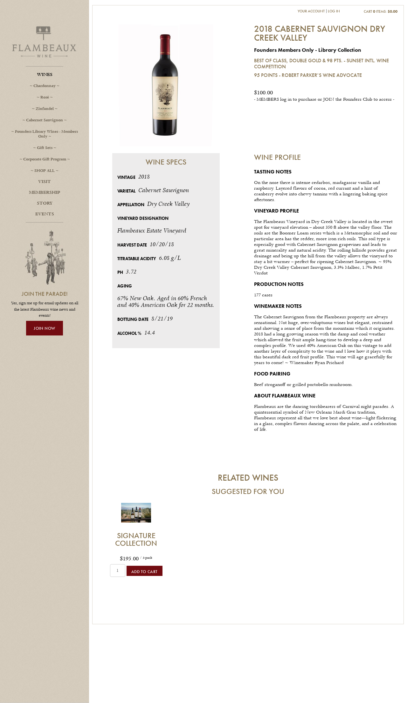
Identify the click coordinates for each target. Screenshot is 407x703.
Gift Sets (44, 147)
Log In (334, 11)
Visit (44, 182)
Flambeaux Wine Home (44, 41)
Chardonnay (44, 86)
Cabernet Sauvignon (44, 120)
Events (44, 214)
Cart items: (380, 11)
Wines (44, 75)
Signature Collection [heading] (136, 539)
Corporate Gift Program (44, 159)
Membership (44, 192)
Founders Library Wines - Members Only (46, 134)
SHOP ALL (44, 170)
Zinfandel (45, 108)
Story (44, 203)
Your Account (311, 11)
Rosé (44, 97)
